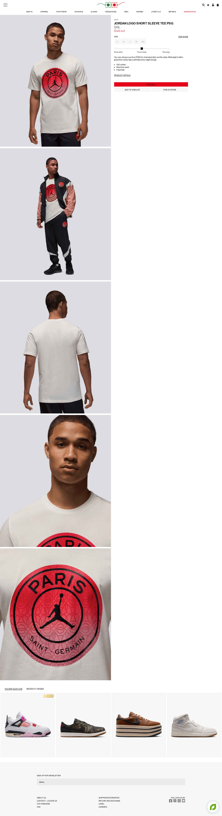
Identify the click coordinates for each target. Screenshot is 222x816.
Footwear (61, 11)
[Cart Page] (217, 5)
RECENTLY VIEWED (35, 689)
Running (79, 11)
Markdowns (190, 11)
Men (126, 11)
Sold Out (151, 84)
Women (139, 11)
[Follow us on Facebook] (170, 801)
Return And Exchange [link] (109, 801)
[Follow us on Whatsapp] (179, 801)
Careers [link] (103, 807)
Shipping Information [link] (109, 797)
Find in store (169, 89)
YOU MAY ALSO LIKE (13, 689)
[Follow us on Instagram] (175, 801)
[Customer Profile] (213, 5)
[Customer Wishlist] (208, 5)
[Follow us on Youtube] (183, 801)
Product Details (122, 75)
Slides (94, 11)
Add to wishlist (132, 89)
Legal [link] (101, 803)
